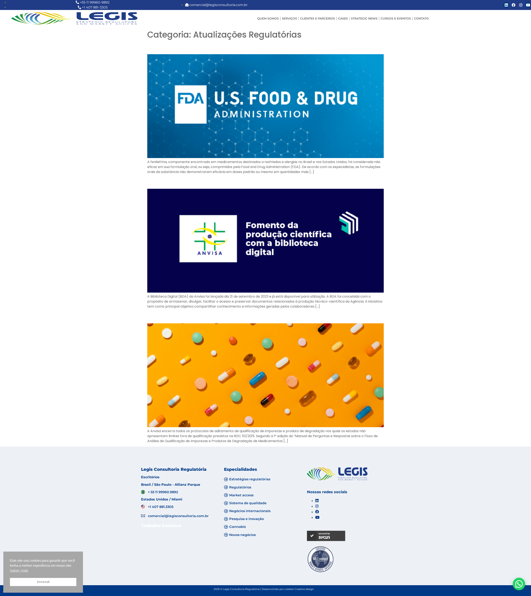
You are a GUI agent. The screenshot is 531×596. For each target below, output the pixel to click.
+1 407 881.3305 (160, 507)
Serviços (289, 18)
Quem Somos (268, 18)
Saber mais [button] (19, 570)
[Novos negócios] (226, 535)
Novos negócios (242, 535)
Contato (421, 18)
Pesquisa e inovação (246, 519)
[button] (519, 584)
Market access (241, 495)
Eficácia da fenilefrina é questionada (207, 47)
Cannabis (237, 527)
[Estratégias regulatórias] (226, 479)
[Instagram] (521, 5)
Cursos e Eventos (396, 18)
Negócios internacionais (249, 511)
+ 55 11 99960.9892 (163, 492)
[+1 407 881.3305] (143, 507)
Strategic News (364, 18)
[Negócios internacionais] (226, 511)
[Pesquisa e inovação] (226, 519)
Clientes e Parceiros (317, 18)
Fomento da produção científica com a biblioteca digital (240, 181)
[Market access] (226, 495)
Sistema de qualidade (248, 503)
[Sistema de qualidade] (226, 503)
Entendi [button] (43, 582)
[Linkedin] (506, 5)
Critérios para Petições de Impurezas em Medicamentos (240, 316)
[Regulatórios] (226, 487)
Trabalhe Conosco (161, 526)
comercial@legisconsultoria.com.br (178, 516)
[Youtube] (528, 5)
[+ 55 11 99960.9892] (143, 492)
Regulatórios (240, 487)
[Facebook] (514, 5)
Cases (343, 18)
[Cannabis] (226, 527)
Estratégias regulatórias (249, 479)
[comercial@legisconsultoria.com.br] (143, 516)
